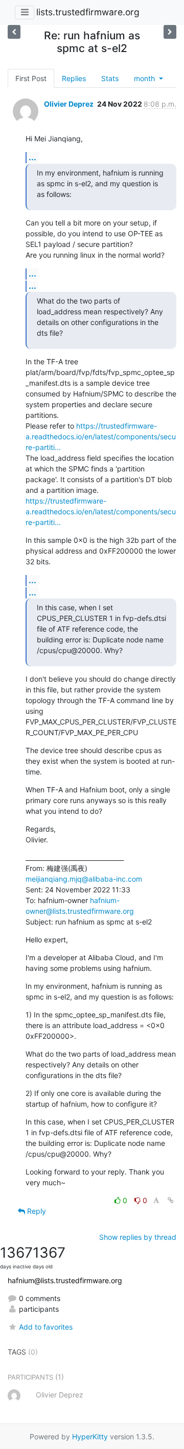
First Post (31, 78)
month (145, 78)
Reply (35, 1211)
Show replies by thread (137, 1237)
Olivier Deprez (69, 103)
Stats (110, 78)
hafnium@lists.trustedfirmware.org (65, 1280)
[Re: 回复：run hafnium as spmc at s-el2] (14, 32)
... (32, 157)
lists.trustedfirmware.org (88, 12)
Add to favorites (46, 1326)
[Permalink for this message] (170, 1200)
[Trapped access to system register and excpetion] (170, 32)
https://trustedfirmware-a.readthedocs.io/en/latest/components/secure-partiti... (101, 436)
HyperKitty (90, 1436)
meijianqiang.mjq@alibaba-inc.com (84, 879)
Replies (74, 78)
